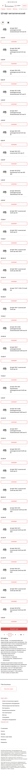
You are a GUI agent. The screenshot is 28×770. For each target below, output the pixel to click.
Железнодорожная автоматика (10, 705)
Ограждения (5, 717)
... (18, 634)
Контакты (3, 739)
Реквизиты (4, 742)
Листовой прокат (7, 712)
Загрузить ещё (14, 629)
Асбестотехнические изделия (10, 701)
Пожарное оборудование (9, 719)
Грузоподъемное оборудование (10, 703)
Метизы (4, 715)
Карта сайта (4, 698)
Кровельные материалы (8, 710)
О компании (4, 728)
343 (21, 634)
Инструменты (6, 708)
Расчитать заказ (8, 689)
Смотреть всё (4, 722)
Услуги (3, 731)
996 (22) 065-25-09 (12, 2)
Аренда (3, 734)
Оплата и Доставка (6, 736)
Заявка (24, 5)
